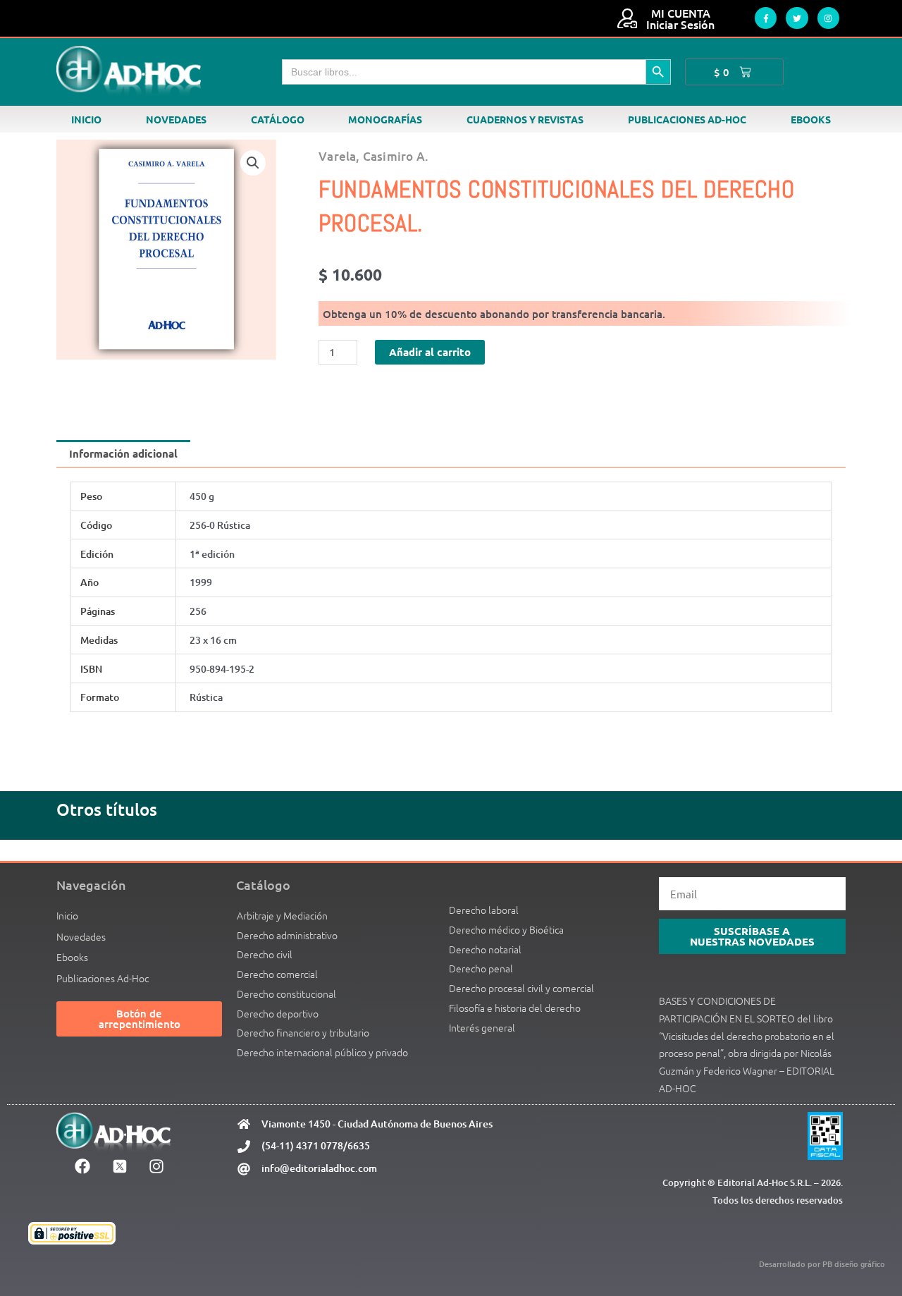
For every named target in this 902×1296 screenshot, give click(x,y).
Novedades (176, 119)
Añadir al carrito (430, 352)
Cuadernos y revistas (525, 119)
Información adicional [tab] (123, 453)
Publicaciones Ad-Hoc (687, 119)
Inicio (86, 119)
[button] (253, 163)
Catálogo (277, 119)
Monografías (385, 119)
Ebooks (811, 119)
